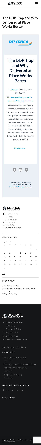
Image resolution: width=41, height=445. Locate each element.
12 (15, 257)
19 (15, 260)
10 (5, 257)
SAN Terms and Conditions (14, 347)
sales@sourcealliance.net (13, 227)
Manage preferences (25, 187)
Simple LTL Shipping (10, 294)
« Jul (3, 274)
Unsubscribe (13, 187)
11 (9, 257)
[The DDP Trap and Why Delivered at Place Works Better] (20, 99)
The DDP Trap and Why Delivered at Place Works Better (20, 70)
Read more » (19, 148)
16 (36, 257)
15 (30, 257)
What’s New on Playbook (11, 286)
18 (9, 260)
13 (20, 257)
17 (4, 260)
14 (25, 257)
